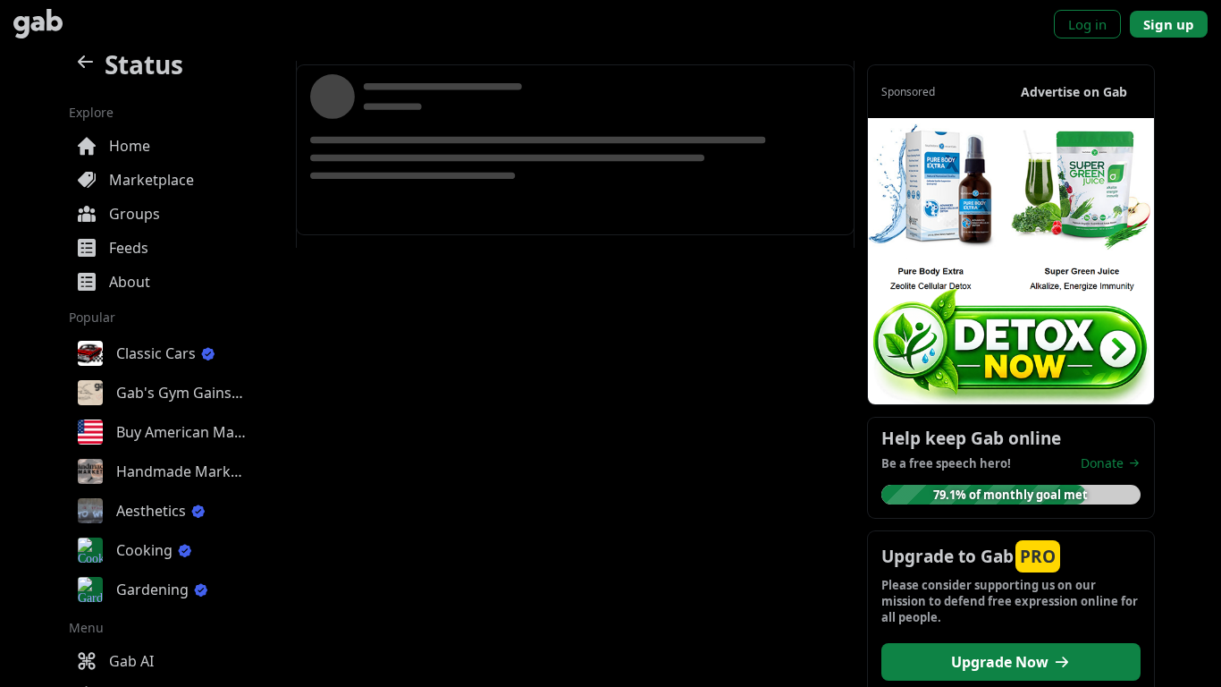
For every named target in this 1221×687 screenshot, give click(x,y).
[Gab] (38, 23)
